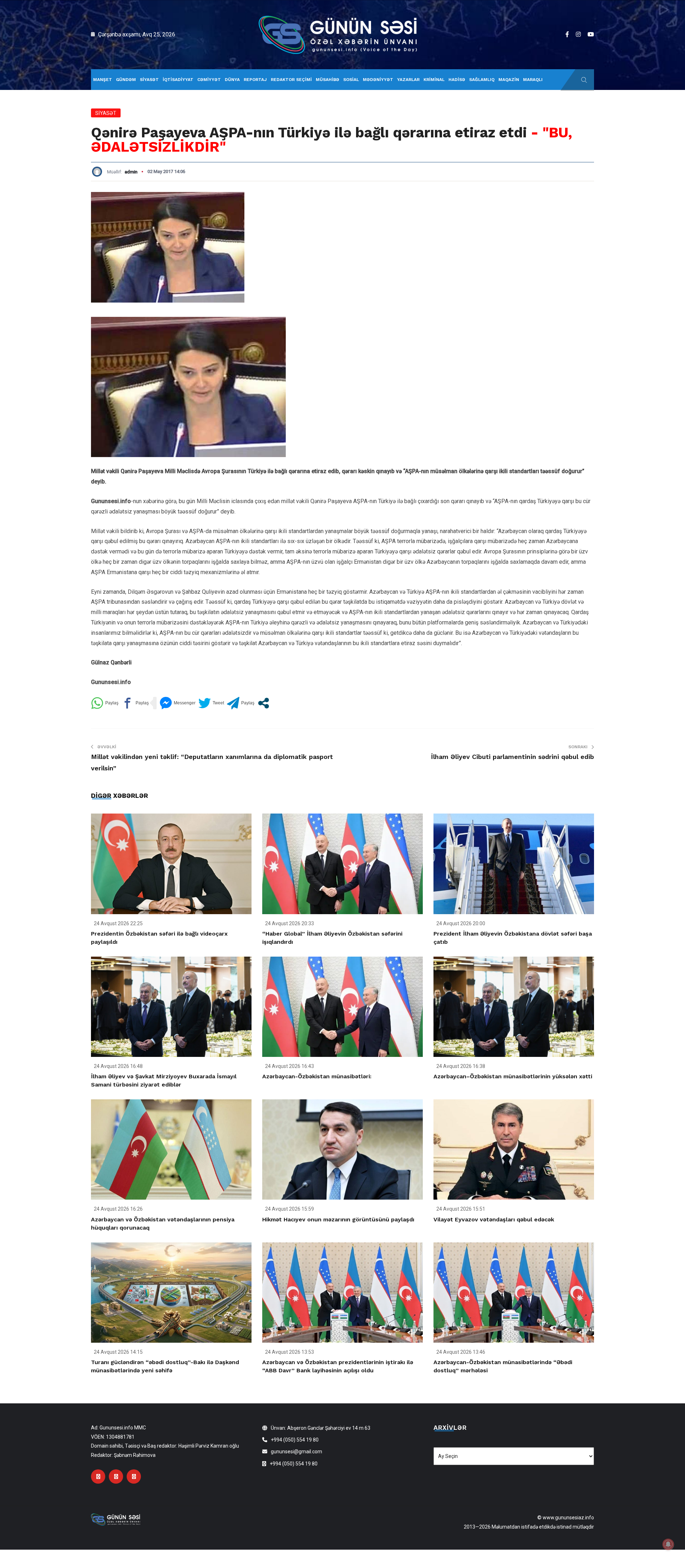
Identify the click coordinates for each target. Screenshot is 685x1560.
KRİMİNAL (434, 79)
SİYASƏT (149, 79)
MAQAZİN (508, 79)
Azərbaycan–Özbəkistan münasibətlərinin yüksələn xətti (512, 1076)
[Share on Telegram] (240, 703)
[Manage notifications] (668, 1544)
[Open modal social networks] (263, 703)
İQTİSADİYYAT (178, 79)
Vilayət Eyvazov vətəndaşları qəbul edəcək (493, 1219)
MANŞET (102, 79)
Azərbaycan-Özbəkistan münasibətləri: (316, 1076)
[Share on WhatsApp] (104, 703)
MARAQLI (533, 79)
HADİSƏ (456, 79)
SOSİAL (351, 79)
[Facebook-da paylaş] (135, 703)
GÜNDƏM (126, 79)
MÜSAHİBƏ (327, 79)
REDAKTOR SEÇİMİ (291, 79)
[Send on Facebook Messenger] (177, 703)
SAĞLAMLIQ (481, 79)
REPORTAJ (255, 79)
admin (131, 171)
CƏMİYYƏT (209, 79)
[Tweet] (211, 703)
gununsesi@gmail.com (296, 1451)
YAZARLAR (408, 79)
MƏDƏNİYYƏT (378, 79)
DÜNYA (232, 79)
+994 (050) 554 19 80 (295, 1440)
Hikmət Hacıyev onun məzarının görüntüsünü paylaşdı (338, 1219)
